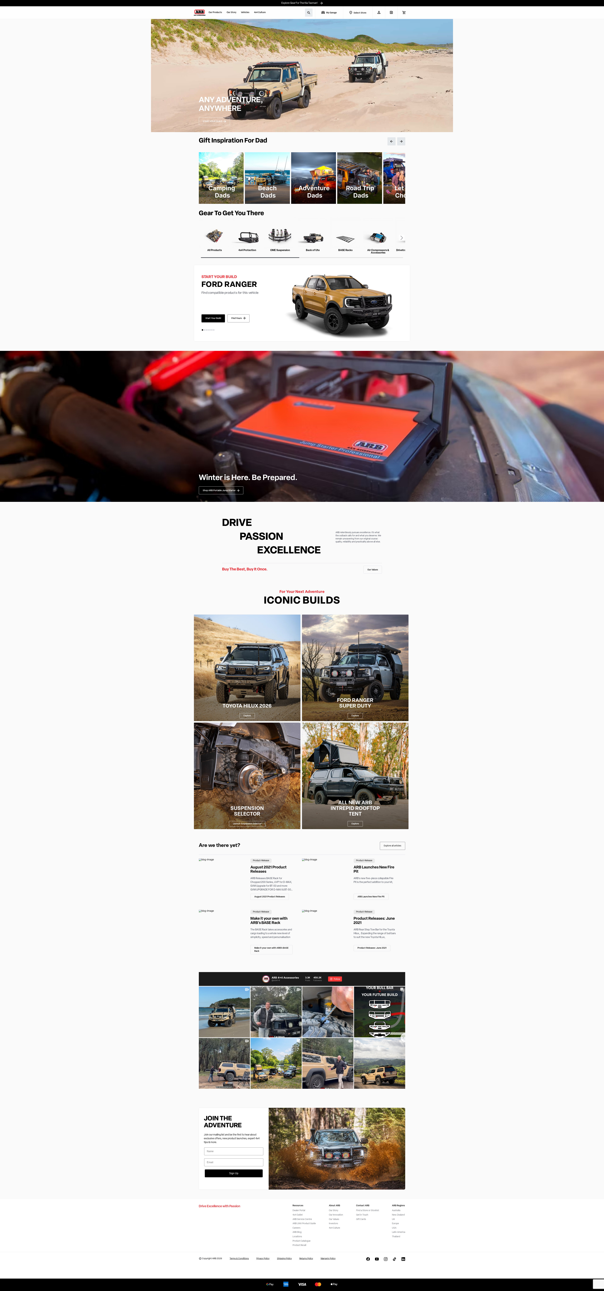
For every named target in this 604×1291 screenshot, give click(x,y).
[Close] (56, 1279)
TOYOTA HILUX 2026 (247, 706)
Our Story (231, 12)
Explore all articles (392, 846)
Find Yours (236, 318)
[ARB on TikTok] (394, 1259)
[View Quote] (391, 12)
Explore (247, 716)
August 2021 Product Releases (269, 897)
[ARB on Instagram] (386, 1259)
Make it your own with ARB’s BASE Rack (271, 949)
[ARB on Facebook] (368, 1259)
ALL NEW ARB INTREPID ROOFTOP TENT (355, 808)
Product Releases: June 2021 (372, 948)
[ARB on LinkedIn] (403, 1259)
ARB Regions (398, 1206)
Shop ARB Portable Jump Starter (219, 490)
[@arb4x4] (266, 979)
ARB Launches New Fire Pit (371, 897)
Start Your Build (213, 318)
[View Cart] (403, 12)
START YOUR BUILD (212, 121)
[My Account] (379, 12)
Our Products (215, 12)
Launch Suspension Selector (247, 824)
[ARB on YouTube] (377, 1259)
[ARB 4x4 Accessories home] (199, 12)
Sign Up (233, 1173)
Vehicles (245, 12)
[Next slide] (402, 238)
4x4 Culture (260, 12)
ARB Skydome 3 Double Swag (39, 1283)
